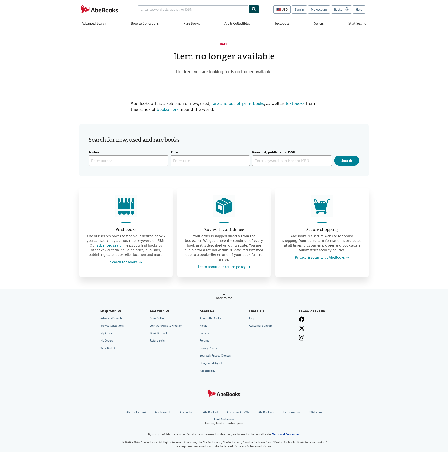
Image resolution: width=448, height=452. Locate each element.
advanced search (110, 245)
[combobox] (193, 9)
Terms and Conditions (285, 434)
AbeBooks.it (210, 412)
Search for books (123, 262)
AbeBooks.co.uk (136, 412)
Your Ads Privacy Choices (215, 355)
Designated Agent (211, 363)
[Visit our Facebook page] (301, 319)
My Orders (106, 341)
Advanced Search (94, 23)
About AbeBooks (210, 318)
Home (224, 44)
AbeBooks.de (163, 412)
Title (174, 152)
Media (203, 326)
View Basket (107, 348)
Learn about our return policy (222, 267)
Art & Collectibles (237, 23)
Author (94, 152)
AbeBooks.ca (266, 412)
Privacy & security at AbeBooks (320, 257)
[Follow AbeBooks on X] (301, 328)
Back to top (224, 298)
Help (359, 9)
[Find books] (126, 206)
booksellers (167, 109)
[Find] (254, 9)
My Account (319, 9)
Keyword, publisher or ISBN (273, 152)
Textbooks (282, 23)
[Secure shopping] (322, 206)
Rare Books (191, 23)
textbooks (295, 103)
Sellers (319, 23)
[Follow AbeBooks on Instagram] (301, 337)
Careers (204, 333)
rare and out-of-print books (237, 103)
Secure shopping (322, 230)
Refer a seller (157, 341)
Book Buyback (159, 333)
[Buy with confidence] (224, 206)
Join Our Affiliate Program (166, 326)
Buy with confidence (224, 230)
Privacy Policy (208, 348)
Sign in (299, 9)
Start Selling (357, 23)
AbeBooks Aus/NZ (238, 412)
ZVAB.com (315, 412)
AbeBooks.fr (187, 412)
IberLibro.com (291, 412)
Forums (204, 341)
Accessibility (207, 371)
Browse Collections (145, 23)
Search (346, 161)
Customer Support (260, 326)
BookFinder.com (224, 421)
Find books (126, 230)
